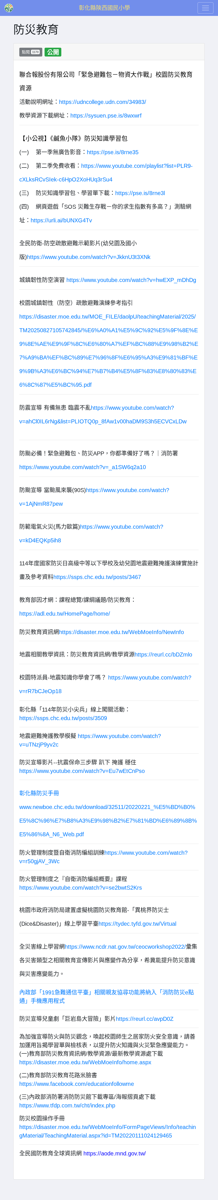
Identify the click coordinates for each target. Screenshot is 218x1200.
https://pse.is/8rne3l (140, 193)
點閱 (30, 52)
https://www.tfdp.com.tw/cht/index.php (67, 1105)
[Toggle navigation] (205, 8)
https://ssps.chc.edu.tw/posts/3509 (63, 718)
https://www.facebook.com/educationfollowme (76, 1084)
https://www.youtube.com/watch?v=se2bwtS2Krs (80, 888)
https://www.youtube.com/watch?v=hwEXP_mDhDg (131, 280)
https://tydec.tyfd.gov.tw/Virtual (137, 924)
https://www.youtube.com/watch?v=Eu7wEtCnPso (82, 771)
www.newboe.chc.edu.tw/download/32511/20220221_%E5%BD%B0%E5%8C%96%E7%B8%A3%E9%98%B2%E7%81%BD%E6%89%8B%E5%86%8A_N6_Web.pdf (108, 820)
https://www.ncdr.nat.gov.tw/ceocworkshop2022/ (125, 947)
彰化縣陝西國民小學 (104, 8)
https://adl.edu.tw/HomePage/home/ (64, 614)
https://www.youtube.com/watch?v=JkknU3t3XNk (88, 257)
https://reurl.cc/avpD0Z (144, 1019)
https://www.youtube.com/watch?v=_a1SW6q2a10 (82, 467)
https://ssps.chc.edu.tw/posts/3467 (97, 577)
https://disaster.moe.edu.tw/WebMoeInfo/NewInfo (121, 632)
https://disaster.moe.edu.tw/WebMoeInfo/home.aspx (85, 1062)
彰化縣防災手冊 (39, 793)
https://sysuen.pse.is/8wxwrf (106, 115)
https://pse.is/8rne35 (113, 152)
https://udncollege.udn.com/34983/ (103, 102)
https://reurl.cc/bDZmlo (163, 654)
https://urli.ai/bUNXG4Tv (61, 220)
